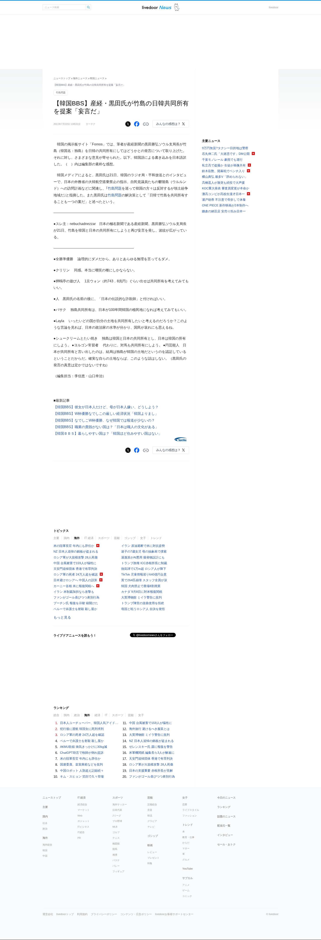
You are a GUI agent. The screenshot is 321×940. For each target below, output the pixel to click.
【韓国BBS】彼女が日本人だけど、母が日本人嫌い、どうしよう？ (106, 407)
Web (80, 815)
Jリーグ (116, 815)
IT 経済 (88, 538)
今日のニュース (226, 797)
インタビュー (225, 835)
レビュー (152, 852)
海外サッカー (119, 804)
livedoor (273, 7)
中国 (45, 856)
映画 (150, 845)
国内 (66, 538)
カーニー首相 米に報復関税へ (74, 586)
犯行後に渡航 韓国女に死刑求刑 (82, 729)
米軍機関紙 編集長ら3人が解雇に (151, 752)
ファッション (189, 815)
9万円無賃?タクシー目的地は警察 (225, 148)
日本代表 (117, 810)
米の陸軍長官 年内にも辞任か (74, 546)
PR (79, 838)
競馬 (114, 849)
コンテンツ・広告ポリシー (136, 914)
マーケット (84, 810)
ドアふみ (177, 7)
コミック (187, 896)
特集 (149, 863)
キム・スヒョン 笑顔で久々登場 (82, 776)
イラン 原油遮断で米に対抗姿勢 (143, 546)
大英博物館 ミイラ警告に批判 (141, 597)
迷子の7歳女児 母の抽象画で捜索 (144, 551)
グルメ (186, 859)
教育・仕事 (188, 837)
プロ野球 (117, 821)
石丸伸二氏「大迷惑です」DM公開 (226, 153)
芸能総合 (152, 804)
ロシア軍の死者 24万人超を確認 (76, 574)
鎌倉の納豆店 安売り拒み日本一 (224, 211)
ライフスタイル (190, 810)
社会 (45, 823)
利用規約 (82, 914)
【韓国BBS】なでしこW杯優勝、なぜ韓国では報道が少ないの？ (104, 420)
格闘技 (116, 843)
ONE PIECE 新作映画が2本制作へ (225, 205)
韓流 (149, 815)
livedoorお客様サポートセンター (174, 914)
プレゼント (153, 857)
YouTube (187, 868)
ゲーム (186, 890)
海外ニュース (80, 78)
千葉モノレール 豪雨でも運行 (222, 159)
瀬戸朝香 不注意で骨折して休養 (224, 199)
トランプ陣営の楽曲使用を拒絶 (142, 603)
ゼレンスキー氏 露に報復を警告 (151, 746)
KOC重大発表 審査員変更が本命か (225, 188)
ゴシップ (130, 538)
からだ (186, 842)
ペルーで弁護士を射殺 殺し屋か (75, 609)
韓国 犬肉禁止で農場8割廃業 (140, 586)
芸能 (117, 538)
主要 (56, 538)
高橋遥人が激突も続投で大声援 (223, 182)
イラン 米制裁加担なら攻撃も (74, 591)
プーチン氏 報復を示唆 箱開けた (76, 603)
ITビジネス (83, 826)
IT (106, 715)
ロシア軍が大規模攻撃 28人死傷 (76, 557)
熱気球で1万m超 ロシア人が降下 (143, 568)
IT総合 (81, 832)
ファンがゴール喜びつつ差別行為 (76, 597)
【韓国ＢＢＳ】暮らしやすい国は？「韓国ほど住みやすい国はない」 (108, 433)
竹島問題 (61, 92)
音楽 (149, 810)
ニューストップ (62, 78)
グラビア (152, 821)
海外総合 (47, 844)
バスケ (116, 860)
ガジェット (84, 821)
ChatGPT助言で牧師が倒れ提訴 (82, 752)
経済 (97, 715)
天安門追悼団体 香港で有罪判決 (75, 568)
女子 (143, 538)
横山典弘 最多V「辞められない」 (225, 176)
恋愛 (184, 804)
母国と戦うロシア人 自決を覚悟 (143, 609)
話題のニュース (226, 816)
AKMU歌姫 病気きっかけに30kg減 (83, 746)
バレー (116, 866)
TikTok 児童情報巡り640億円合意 (144, 574)
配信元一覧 (223, 825)
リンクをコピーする (146, 124)
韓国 (45, 850)
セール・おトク (226, 844)
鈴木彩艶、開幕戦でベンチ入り (223, 171)
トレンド (156, 538)
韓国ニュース (97, 78)
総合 (56, 715)
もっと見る (62, 617)
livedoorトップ (65, 914)
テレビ (151, 826)
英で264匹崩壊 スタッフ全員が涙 (144, 580)
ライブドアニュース (156, 7)
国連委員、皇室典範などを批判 (81, 764)
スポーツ (103, 538)
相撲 (114, 854)
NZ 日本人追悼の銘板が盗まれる (76, 551)
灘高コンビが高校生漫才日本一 (223, 194)
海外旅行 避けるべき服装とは (149, 729)
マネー (186, 848)
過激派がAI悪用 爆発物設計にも (143, 557)
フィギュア (118, 871)
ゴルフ (116, 832)
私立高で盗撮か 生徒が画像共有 (224, 165)
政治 (77, 715)
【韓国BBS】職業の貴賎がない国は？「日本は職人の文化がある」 (106, 427)
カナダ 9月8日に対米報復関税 (141, 591)
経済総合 (82, 804)
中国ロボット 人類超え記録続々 (82, 770)
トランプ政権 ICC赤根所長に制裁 (144, 563)
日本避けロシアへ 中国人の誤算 (75, 580)
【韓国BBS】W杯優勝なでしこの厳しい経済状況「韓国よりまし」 (106, 413)
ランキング (223, 807)
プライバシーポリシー (104, 914)
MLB (114, 826)
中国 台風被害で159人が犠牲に (75, 563)
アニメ (186, 885)
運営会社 (48, 914)
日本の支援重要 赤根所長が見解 (151, 770)
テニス (116, 838)
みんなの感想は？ (168, 124)
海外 (77, 538)
